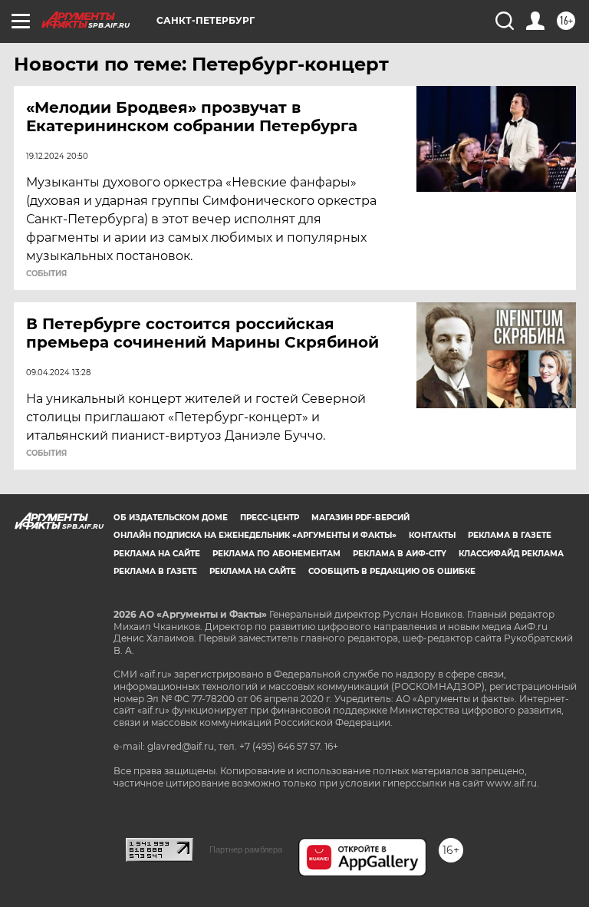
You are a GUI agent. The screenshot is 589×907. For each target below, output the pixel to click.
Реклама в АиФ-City (399, 554)
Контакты (432, 535)
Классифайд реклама (511, 554)
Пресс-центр (269, 518)
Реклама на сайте (157, 554)
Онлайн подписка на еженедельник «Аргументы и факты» (255, 535)
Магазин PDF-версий (360, 518)
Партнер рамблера (245, 849)
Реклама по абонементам (276, 554)
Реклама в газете (509, 535)
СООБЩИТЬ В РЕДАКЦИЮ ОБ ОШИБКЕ (391, 571)
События (46, 274)
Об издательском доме (171, 518)
